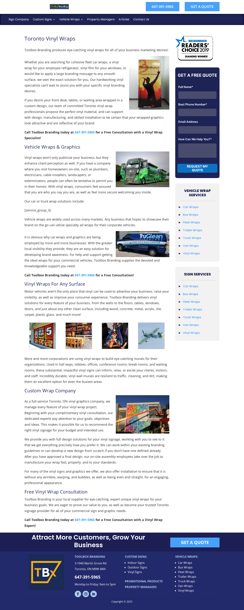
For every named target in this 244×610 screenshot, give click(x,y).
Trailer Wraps (192, 230)
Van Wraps (191, 246)
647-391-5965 (162, 6)
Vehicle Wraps (69, 19)
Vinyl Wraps (191, 253)
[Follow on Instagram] (86, 594)
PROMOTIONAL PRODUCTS (144, 581)
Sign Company (19, 19)
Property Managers (101, 19)
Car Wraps (190, 207)
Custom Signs (42, 19)
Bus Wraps (190, 215)
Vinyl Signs (135, 572)
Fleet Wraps (191, 222)
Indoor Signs (136, 563)
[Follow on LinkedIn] (93, 594)
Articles (124, 19)
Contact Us (141, 19)
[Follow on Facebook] (78, 594)
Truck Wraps (192, 238)
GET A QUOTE (202, 6)
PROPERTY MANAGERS (141, 587)
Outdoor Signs (137, 567)
